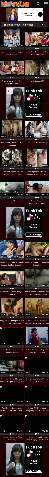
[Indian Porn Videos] (15, 6)
